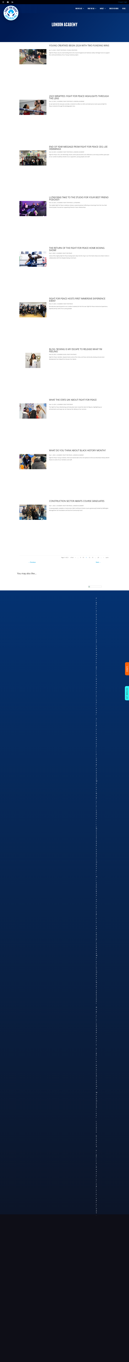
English (125, 2)
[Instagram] (3, 2)
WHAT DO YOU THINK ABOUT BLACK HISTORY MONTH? (77, 450)
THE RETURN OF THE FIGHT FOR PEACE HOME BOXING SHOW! (76, 249)
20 (98, 557)
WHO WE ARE (78, 9)
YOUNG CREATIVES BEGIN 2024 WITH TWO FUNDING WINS (79, 45)
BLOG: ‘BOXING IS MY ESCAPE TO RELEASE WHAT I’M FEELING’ (75, 350)
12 (89, 557)
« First (71, 557)
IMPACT (102, 9)
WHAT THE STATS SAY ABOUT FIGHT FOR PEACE (73, 399)
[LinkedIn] (12, 2)
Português (120, 2)
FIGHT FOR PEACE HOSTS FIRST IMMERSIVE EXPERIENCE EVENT (77, 299)
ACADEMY (60, 101)
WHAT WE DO (91, 9)
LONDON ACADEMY (78, 101)
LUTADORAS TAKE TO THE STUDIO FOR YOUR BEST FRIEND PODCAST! (78, 198)
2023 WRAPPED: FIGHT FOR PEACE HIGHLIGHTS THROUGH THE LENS (79, 97)
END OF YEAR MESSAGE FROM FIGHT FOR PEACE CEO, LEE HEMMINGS (78, 148)
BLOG (64, 354)
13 (92, 557)
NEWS (123, 9)
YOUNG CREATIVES (72, 50)
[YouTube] (7, 2)
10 (83, 557)
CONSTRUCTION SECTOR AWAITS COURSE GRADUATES (77, 501)
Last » (107, 557)
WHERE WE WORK (114, 9)
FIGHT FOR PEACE (61, 50)
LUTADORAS (76, 202)
